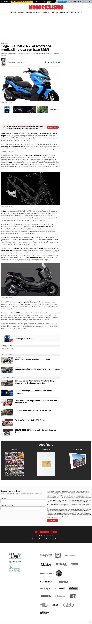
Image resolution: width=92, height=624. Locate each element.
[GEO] (69, 604)
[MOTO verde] (49, 2)
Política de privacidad (43, 539)
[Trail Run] (45, 588)
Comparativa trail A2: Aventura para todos (33, 410)
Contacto (34, 539)
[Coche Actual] (58, 555)
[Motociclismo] (46, 7)
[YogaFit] (59, 588)
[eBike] (44, 605)
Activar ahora (52, 127)
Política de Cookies (77, 496)
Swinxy (3, 65)
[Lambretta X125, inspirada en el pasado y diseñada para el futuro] (7, 402)
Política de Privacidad (66, 496)
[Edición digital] (77, 461)
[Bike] (46, 596)
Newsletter (39, 1)
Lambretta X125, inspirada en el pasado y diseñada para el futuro (37, 401)
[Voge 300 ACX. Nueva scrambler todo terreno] (7, 360)
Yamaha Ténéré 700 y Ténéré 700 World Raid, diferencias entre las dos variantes (34, 381)
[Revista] (14, 464)
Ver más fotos (54, 109)
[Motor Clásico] (46, 564)
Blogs (73, 12)
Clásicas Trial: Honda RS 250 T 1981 (30, 420)
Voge (12, 349)
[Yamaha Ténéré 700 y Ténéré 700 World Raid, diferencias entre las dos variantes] (7, 383)
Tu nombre (3, 498)
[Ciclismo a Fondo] (73, 588)
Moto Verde (9, 420)
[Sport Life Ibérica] (15, 555)
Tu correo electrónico (6, 505)
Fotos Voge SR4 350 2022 (24, 338)
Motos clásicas (8, 430)
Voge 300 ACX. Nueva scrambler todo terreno (32, 359)
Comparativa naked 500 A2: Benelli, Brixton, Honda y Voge (37, 369)
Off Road (46, 12)
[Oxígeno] (60, 596)
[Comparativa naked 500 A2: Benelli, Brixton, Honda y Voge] (7, 370)
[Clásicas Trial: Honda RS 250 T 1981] (7, 422)
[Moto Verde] (74, 564)
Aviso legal (51, 539)
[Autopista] (46, 556)
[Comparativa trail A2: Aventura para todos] (7, 412)
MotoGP (13, 12)
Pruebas (29, 12)
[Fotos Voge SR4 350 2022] (7, 109)
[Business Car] (70, 555)
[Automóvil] (61, 564)
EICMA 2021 (5, 349)
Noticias (55, 12)
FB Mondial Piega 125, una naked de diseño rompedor (33, 391)
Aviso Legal (56, 496)
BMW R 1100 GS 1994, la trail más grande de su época (35, 431)
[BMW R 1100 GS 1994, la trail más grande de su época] (7, 432)
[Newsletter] (46, 464)
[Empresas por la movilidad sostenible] (14, 569)
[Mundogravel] (44, 612)
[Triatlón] (63, 582)
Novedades (37, 12)
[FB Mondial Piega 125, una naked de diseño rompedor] (7, 393)
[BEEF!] (56, 604)
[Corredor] (47, 581)
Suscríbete (62, 2)
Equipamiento (65, 12)
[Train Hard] (73, 596)
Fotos (79, 12)
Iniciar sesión (72, 2)
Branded (10, 381)
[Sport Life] (58, 573)
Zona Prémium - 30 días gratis (23, 2)
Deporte (21, 12)
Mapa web (57, 539)
